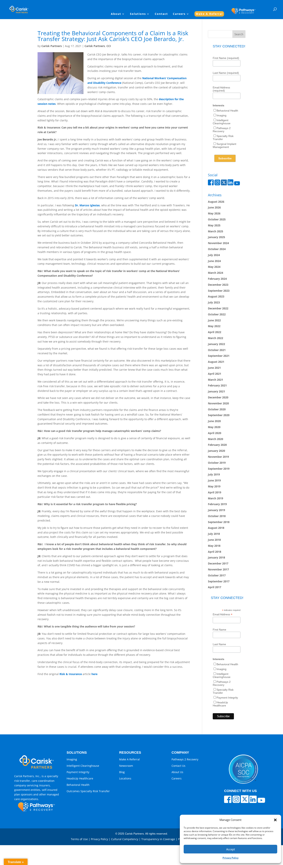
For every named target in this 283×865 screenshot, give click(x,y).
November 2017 (218, 569)
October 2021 (217, 350)
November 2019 (218, 457)
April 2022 (214, 332)
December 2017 (218, 563)
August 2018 (216, 528)
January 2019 (216, 510)
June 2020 (214, 421)
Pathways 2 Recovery (222, 130)
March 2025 (215, 231)
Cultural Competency (124, 839)
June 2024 (214, 261)
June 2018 (214, 540)
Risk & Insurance (70, 674)
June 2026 (214, 207)
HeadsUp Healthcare (220, 704)
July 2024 (214, 255)
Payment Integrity (227, 697)
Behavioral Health (227, 110)
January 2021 (216, 391)
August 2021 (216, 362)
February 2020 (217, 445)
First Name (219, 629)
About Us (177, 772)
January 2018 (216, 557)
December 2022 (218, 308)
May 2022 (214, 326)
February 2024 (217, 278)
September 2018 (218, 522)
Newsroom (126, 766)
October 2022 (217, 314)
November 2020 (218, 403)
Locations (125, 778)
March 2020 (215, 439)
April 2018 (214, 551)
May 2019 (214, 486)
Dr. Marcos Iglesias (87, 205)
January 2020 (216, 451)
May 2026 (214, 213)
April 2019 (214, 492)
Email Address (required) (221, 89)
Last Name (219, 644)
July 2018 (214, 534)
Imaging (221, 115)
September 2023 (218, 290)
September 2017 (218, 581)
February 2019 (217, 504)
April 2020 (214, 433)
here (94, 674)
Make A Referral (209, 14)
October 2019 (217, 462)
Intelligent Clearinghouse (221, 122)
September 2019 (218, 468)
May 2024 (214, 267)
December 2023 (218, 284)
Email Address (222, 614)
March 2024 (215, 273)
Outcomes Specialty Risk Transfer (88, 791)
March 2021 (215, 379)
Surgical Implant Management (224, 145)
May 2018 (214, 546)
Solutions (138, 14)
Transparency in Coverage (158, 839)
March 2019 (215, 498)
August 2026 (216, 201)
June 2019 (214, 480)
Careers (179, 14)
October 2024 (217, 249)
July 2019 (214, 474)
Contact (161, 14)
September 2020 (218, 415)
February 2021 (217, 385)
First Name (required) (226, 58)
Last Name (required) (226, 72)
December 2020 (218, 397)
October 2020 (217, 409)
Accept (230, 849)
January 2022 (216, 344)
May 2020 (214, 427)
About (116, 14)
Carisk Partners (51, 46)
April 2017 (214, 587)
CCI (108, 46)
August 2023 (216, 296)
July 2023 (214, 302)
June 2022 (214, 320)
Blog (122, 772)
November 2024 (218, 243)
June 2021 (214, 368)
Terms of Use (79, 839)
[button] (275, 820)
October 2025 (217, 219)
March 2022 (215, 338)
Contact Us (178, 766)
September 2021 (218, 356)
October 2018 (217, 516)
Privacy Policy (231, 857)
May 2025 (214, 225)
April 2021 (214, 373)
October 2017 (217, 575)
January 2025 (216, 237)
